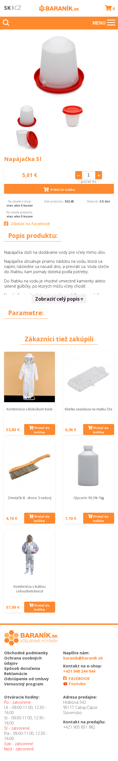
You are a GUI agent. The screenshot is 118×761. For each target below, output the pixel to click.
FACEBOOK (79, 678)
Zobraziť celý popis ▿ (59, 299)
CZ (18, 7)
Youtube (77, 683)
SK (7, 7)
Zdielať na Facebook (30, 223)
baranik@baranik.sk (83, 658)
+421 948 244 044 (79, 671)
